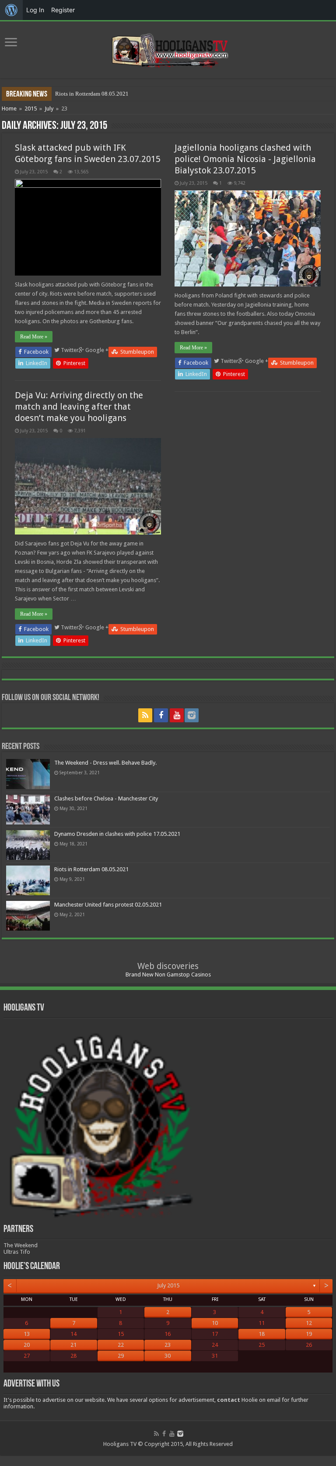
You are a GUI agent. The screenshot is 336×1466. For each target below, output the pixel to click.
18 (262, 1334)
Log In (35, 10)
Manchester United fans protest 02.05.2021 (108, 904)
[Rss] (145, 715)
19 (309, 1334)
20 (27, 1345)
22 (121, 1345)
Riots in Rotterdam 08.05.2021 (92, 93)
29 (121, 1355)
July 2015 (168, 1285)
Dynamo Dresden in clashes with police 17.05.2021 (117, 834)
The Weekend (21, 1245)
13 (27, 1334)
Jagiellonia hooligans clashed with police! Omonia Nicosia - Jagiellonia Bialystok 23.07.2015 (245, 159)
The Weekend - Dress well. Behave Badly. (105, 762)
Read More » (33, 337)
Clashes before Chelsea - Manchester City (106, 798)
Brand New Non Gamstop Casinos (168, 974)
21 (73, 1345)
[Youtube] (177, 715)
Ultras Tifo (17, 1252)
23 (167, 1345)
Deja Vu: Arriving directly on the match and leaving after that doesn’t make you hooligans (79, 406)
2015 (30, 108)
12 (309, 1323)
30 (167, 1355)
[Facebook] (161, 715)
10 (215, 1323)
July (49, 108)
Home (9, 108)
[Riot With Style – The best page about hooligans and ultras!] (168, 48)
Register (63, 10)
